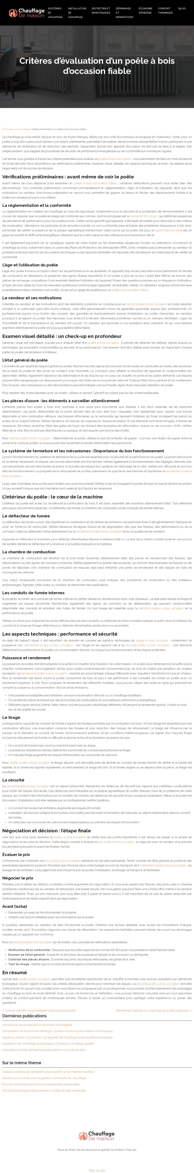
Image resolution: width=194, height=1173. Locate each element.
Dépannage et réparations (124, 13)
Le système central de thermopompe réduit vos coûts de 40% (43, 1050)
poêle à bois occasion (104, 342)
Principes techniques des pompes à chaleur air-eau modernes (44, 1090)
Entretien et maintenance (101, 10)
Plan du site (97, 1170)
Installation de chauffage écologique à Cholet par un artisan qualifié (48, 1043)
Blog (181, 8)
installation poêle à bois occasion (163, 865)
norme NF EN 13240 (143, 216)
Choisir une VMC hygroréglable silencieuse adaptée (40, 1010)
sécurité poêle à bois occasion (162, 608)
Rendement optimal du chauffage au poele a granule (152, 1010)
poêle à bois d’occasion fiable (96, 183)
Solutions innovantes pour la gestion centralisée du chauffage (44, 1078)
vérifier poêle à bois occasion (31, 438)
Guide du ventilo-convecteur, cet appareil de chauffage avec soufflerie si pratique (57, 1037)
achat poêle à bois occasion (147, 304)
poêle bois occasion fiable (130, 290)
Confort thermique (165, 10)
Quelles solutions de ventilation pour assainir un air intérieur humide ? (48, 1072)
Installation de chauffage (77, 13)
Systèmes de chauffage (55, 13)
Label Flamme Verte (169, 230)
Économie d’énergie (145, 10)
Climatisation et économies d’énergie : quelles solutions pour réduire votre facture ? (58, 1031)
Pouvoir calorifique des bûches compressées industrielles (41, 1084)
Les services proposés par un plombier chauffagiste (37, 1025)
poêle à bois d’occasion (115, 159)
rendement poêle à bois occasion (99, 531)
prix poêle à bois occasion (116, 842)
